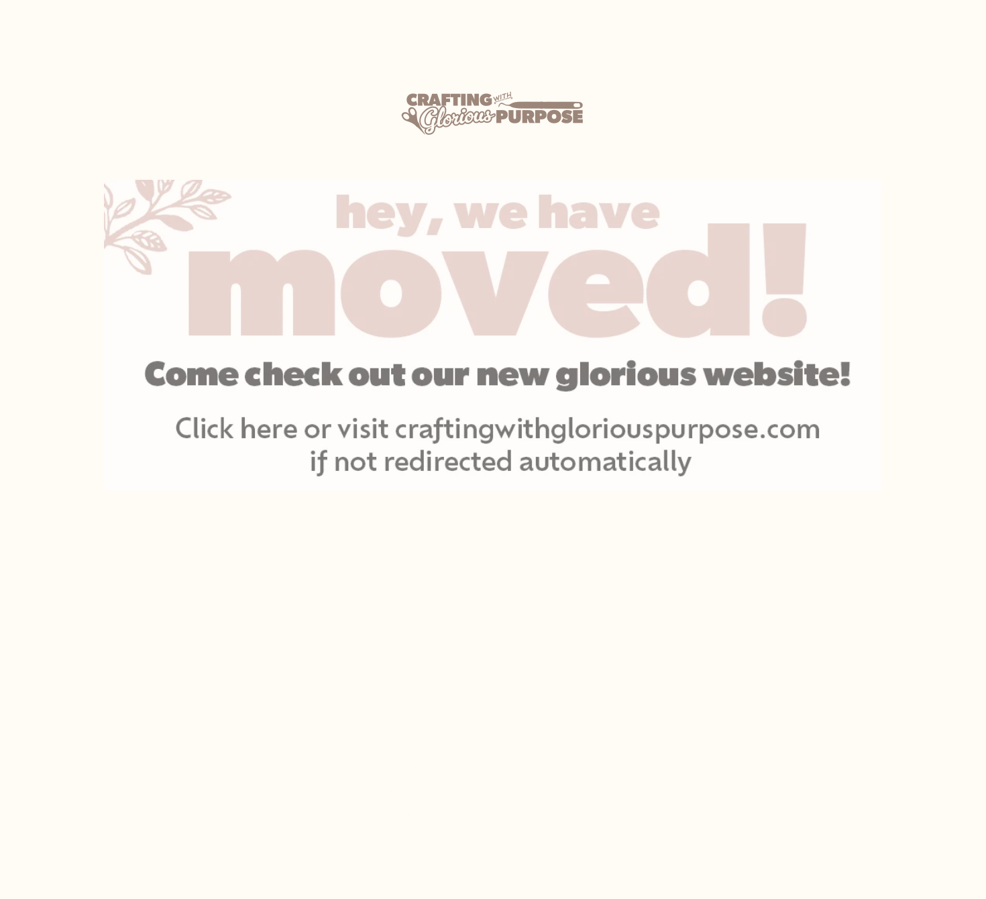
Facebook (591, 741)
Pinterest (589, 766)
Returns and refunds (424, 766)
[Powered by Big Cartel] (752, 691)
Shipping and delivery (427, 741)
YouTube (587, 790)
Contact (393, 717)
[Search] (889, 23)
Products (57, 22)
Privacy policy (407, 790)
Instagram (592, 717)
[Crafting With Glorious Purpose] (493, 113)
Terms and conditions (428, 814)
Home (214, 717)
